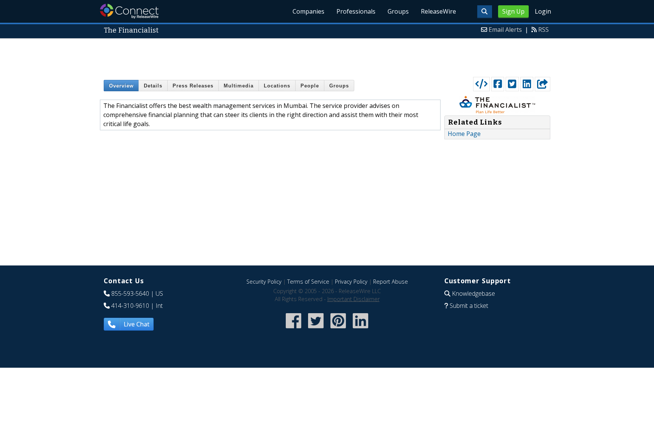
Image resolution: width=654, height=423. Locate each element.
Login (543, 11)
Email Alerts (505, 29)
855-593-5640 (130, 293)
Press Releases (193, 86)
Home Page (464, 134)
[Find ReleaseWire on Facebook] (293, 328)
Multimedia (239, 86)
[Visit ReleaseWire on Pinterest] (338, 328)
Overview (121, 86)
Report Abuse (390, 281)
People (310, 86)
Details (153, 86)
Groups (398, 11)
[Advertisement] (327, 56)
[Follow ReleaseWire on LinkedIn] (360, 328)
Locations (277, 86)
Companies (308, 11)
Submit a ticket (469, 305)
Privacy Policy (351, 281)
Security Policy (264, 281)
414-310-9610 (130, 305)
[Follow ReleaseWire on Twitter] (315, 328)
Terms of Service (308, 281)
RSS (543, 29)
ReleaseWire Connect (129, 11)
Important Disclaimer (353, 299)
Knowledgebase (473, 293)
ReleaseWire (438, 11)
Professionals (355, 11)
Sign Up (513, 11)
